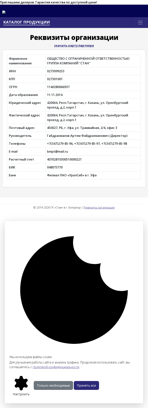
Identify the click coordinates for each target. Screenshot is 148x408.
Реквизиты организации (99, 207)
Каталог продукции (26, 22)
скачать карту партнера (74, 45)
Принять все (86, 385)
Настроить (21, 394)
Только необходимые (53, 385)
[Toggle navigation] (140, 22)
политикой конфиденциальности (56, 367)
